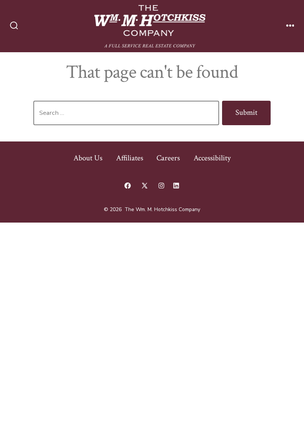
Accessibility (212, 158)
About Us (87, 158)
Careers (168, 158)
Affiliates (129, 158)
